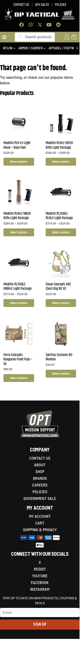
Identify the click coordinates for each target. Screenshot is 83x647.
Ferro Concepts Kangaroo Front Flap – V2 (18, 359)
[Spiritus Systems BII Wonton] (61, 334)
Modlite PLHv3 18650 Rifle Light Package (17, 215)
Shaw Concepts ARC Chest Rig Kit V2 (58, 286)
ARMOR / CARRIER (30, 48)
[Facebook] (21, 24)
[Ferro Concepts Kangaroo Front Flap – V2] (18, 334)
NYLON (7, 48)
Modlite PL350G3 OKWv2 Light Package (17, 286)
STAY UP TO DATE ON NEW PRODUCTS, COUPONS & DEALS (40, 600)
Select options (18, 161)
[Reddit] (58, 24)
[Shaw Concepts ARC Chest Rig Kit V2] (61, 263)
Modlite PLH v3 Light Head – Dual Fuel (16, 145)
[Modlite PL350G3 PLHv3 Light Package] (61, 192)
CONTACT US (21, 4)
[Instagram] (30, 24)
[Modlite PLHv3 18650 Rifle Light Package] (18, 192)
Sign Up (39, 624)
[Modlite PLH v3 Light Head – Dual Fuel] (18, 122)
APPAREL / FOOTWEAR (64, 48)
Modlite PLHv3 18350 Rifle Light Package (59, 145)
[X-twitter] (39, 24)
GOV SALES (42, 4)
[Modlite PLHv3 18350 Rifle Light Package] (61, 122)
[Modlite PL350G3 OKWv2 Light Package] (18, 263)
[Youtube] (49, 24)
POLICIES (60, 4)
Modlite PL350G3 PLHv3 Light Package (59, 215)
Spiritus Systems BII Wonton (59, 357)
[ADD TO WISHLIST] (28, 112)
